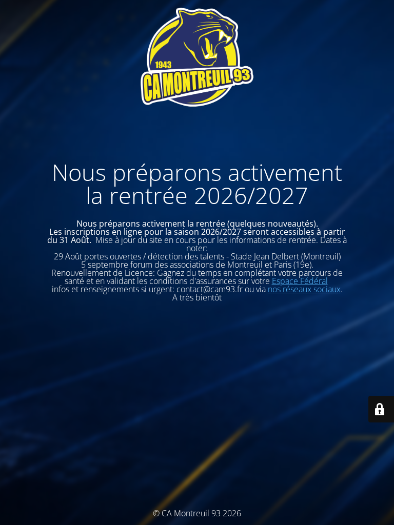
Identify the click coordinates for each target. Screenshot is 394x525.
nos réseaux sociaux (304, 289)
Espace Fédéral (300, 281)
